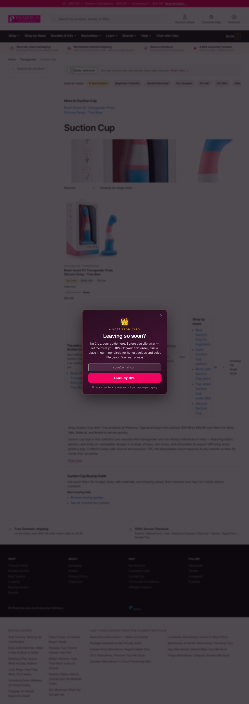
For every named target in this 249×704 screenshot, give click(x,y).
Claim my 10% (124, 378)
